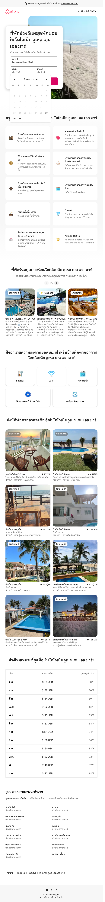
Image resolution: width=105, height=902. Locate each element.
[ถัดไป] (56, 283)
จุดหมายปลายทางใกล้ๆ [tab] (15, 798)
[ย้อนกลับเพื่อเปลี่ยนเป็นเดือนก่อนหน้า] (15, 79)
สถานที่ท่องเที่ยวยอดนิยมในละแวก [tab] (64, 798)
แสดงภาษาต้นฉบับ (69, 3)
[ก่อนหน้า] (46, 283)
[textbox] (22, 72)
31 (20, 118)
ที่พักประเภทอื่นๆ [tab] (37, 798)
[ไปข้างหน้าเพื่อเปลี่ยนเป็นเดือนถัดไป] (46, 79)
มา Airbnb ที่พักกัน (86, 11)
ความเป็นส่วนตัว (47, 897)
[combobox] (34, 62)
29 (46, 113)
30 (14, 118)
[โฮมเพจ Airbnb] (12, 11)
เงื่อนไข (60, 897)
